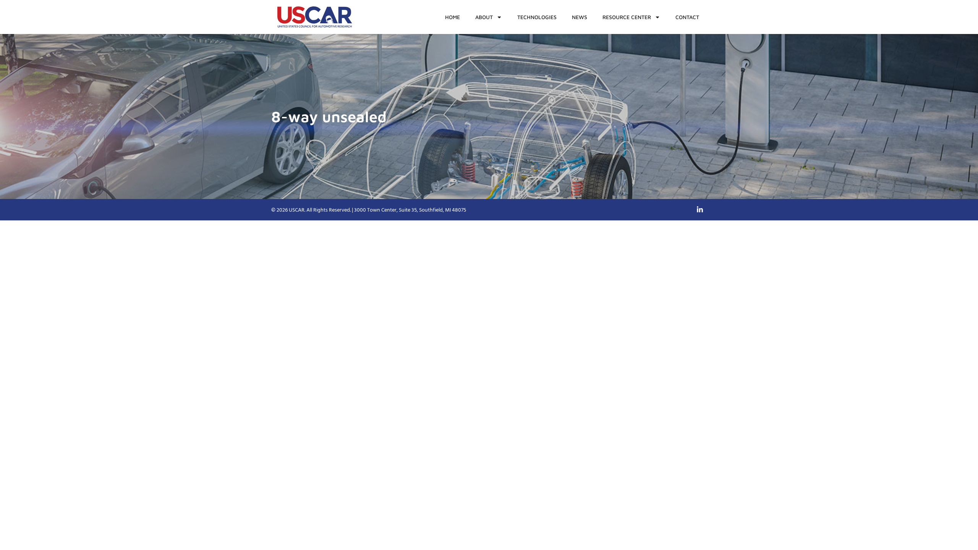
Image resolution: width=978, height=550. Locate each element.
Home (452, 17)
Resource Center (626, 17)
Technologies (537, 17)
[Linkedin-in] (700, 210)
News (579, 17)
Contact (687, 17)
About (484, 17)
